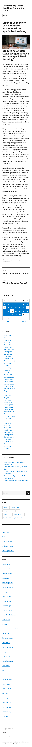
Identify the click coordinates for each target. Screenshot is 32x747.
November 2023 (9, 384)
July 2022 (7, 421)
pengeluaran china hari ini (11, 652)
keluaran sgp (15, 507)
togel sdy (5, 716)
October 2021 (8, 441)
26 (20, 314)
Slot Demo (5, 733)
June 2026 (7, 340)
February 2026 (9, 349)
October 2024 (8, 358)
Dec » (24, 321)
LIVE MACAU (6, 596)
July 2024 (7, 365)
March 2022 (8, 430)
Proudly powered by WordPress (10, 744)
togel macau (6, 656)
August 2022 (8, 418)
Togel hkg (5, 532)
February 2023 (8, 405)
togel (18, 511)
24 (12, 314)
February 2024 (9, 377)
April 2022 (7, 428)
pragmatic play (7, 573)
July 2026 (7, 338)
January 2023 (8, 407)
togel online (7, 518)
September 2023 (9, 388)
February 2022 (9, 432)
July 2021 (7, 448)
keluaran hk (6, 569)
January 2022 (8, 435)
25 (16, 314)
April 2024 (7, 372)
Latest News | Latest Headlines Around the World (13, 8)
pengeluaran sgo (8, 511)
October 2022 (8, 414)
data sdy (5, 693)
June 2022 (7, 423)
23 (8, 314)
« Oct (8, 321)
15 (4, 311)
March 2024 (8, 375)
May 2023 (7, 398)
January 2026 (8, 352)
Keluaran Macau (7, 546)
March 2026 (8, 347)
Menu (5, 15)
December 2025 (9, 354)
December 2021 (9, 437)
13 (23, 307)
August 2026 (8, 335)
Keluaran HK (6, 737)
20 (24, 311)
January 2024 (8, 379)
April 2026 (7, 345)
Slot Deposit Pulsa (8, 551)
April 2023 (7, 400)
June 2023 (7, 395)
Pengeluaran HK (7, 729)
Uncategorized (6, 261)
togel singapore (18, 518)
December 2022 (9, 409)
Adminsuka (8, 260)
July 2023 (7, 393)
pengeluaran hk (7, 587)
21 (27, 311)
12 (20, 307)
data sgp (6, 507)
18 (16, 311)
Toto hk (5, 537)
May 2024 (7, 370)
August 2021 (8, 446)
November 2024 (9, 356)
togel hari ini (7, 514)
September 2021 (9, 444)
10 (12, 307)
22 (4, 314)
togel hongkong (18, 514)
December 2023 (9, 382)
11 (16, 307)
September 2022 (9, 416)
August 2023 (8, 391)
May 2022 (7, 425)
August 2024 (8, 363)
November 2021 (9, 439)
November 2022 (9, 411)
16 (8, 311)
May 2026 (7, 342)
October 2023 (8, 386)
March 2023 (8, 402)
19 (20, 311)
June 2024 (7, 368)
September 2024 (9, 361)
